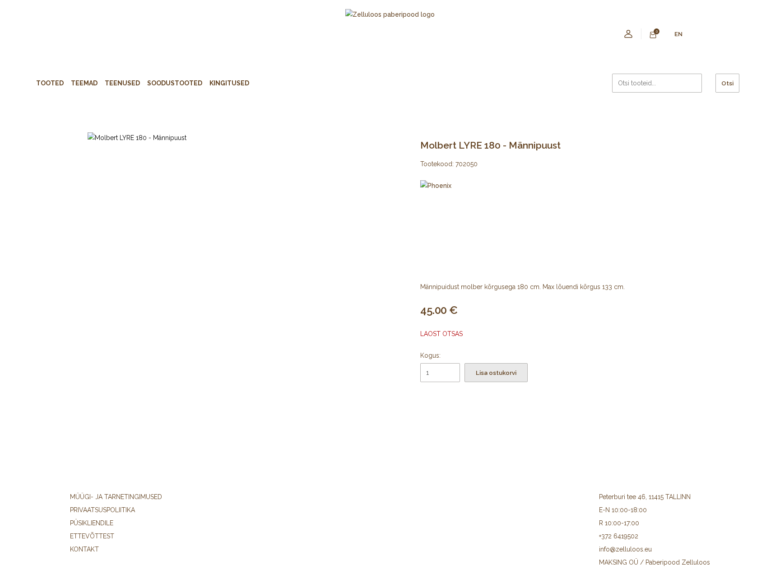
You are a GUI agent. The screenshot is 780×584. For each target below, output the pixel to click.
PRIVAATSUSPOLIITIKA (102, 510)
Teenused (122, 83)
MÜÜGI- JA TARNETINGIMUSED (116, 496)
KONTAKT (84, 549)
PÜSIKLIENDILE (91, 523)
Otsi (727, 83)
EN (678, 33)
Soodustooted (174, 83)
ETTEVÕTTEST (92, 536)
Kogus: (430, 355)
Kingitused (229, 83)
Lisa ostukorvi (496, 372)
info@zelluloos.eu (625, 549)
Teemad (84, 83)
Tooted (50, 83)
